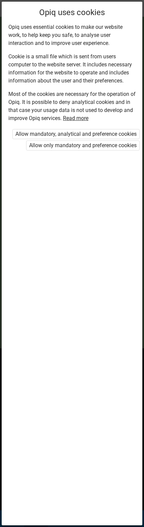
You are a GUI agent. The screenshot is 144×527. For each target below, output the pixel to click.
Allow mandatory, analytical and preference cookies (76, 134)
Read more (75, 118)
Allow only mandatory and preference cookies (83, 145)
